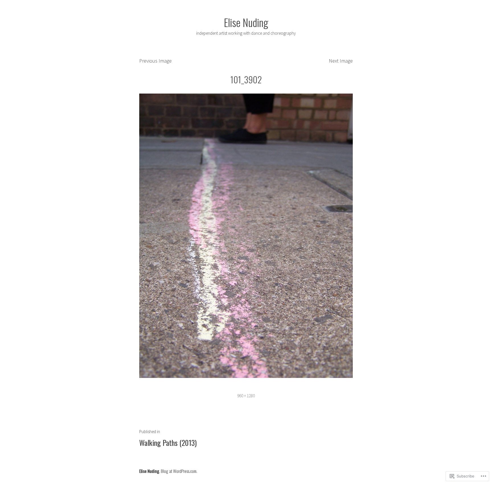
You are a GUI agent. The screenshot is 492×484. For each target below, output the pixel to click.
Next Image (341, 60)
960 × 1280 (246, 395)
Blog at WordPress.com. (179, 471)
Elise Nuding (246, 22)
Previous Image (155, 60)
